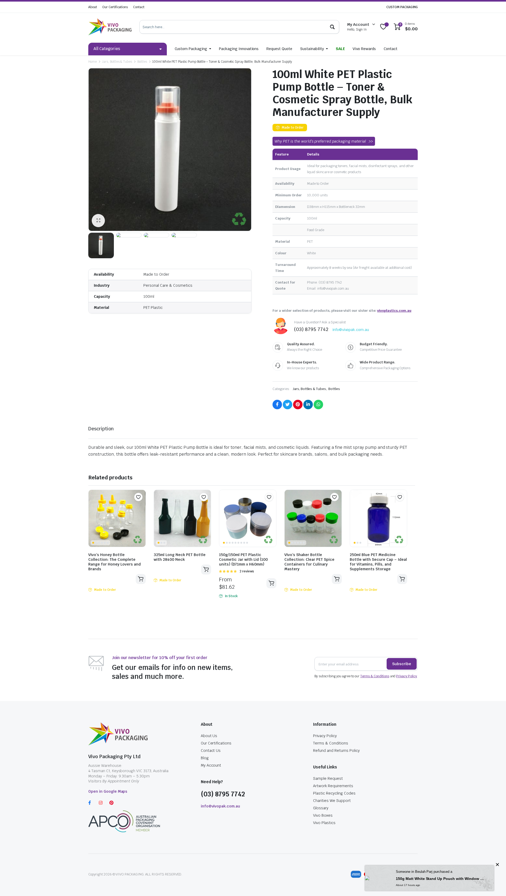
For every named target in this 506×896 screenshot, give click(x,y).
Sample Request (328, 778)
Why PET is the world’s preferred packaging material (320, 141)
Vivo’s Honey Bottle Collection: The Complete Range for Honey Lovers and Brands (114, 561)
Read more (141, 579)
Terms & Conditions (374, 676)
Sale (340, 48)
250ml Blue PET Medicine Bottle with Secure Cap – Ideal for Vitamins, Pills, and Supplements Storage (378, 561)
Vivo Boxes (323, 815)
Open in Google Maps (107, 791)
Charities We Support (332, 800)
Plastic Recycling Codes (334, 793)
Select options (271, 583)
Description (101, 429)
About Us (209, 735)
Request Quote (279, 48)
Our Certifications (115, 7)
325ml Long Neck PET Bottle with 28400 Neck (180, 557)
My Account (211, 765)
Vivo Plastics (324, 822)
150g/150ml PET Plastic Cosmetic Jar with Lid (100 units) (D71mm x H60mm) (243, 559)
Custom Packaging (191, 48)
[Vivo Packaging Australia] (110, 27)
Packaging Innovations (239, 48)
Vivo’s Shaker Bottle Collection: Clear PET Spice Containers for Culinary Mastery (309, 561)
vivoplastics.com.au (394, 310)
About (92, 7)
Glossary (320, 808)
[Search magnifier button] (332, 26)
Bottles (142, 62)
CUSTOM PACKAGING (402, 7)
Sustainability (312, 48)
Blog (205, 758)
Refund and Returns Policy (336, 750)
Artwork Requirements (333, 785)
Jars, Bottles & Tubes (117, 62)
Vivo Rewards (364, 48)
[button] (138, 497)
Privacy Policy (406, 676)
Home (92, 62)
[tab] (101, 428)
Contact (138, 7)
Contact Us (211, 750)
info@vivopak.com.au (350, 329)
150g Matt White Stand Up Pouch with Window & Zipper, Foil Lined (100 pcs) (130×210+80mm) (441, 878)
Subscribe (401, 663)
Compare (141, 507)
